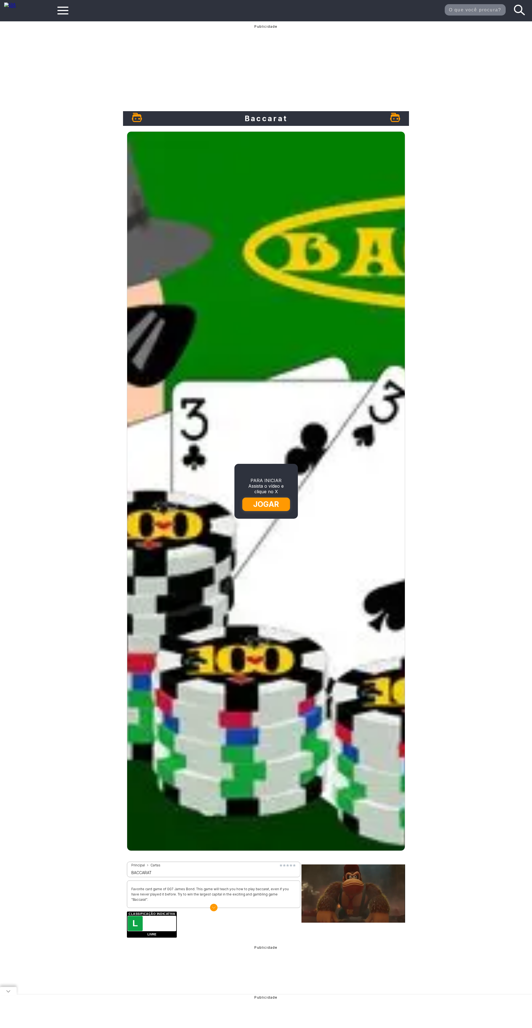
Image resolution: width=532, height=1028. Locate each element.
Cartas (155, 865)
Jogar (266, 504)
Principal (138, 865)
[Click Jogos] (13, 6)
